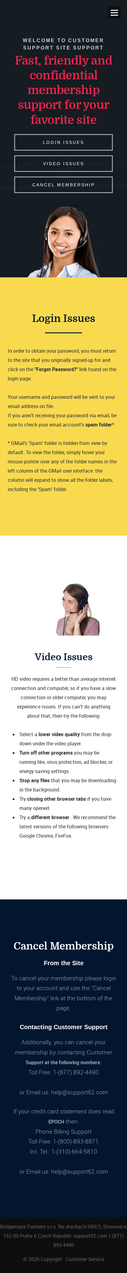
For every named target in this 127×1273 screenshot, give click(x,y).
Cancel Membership (63, 184)
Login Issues (63, 142)
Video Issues (63, 163)
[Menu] (114, 12)
